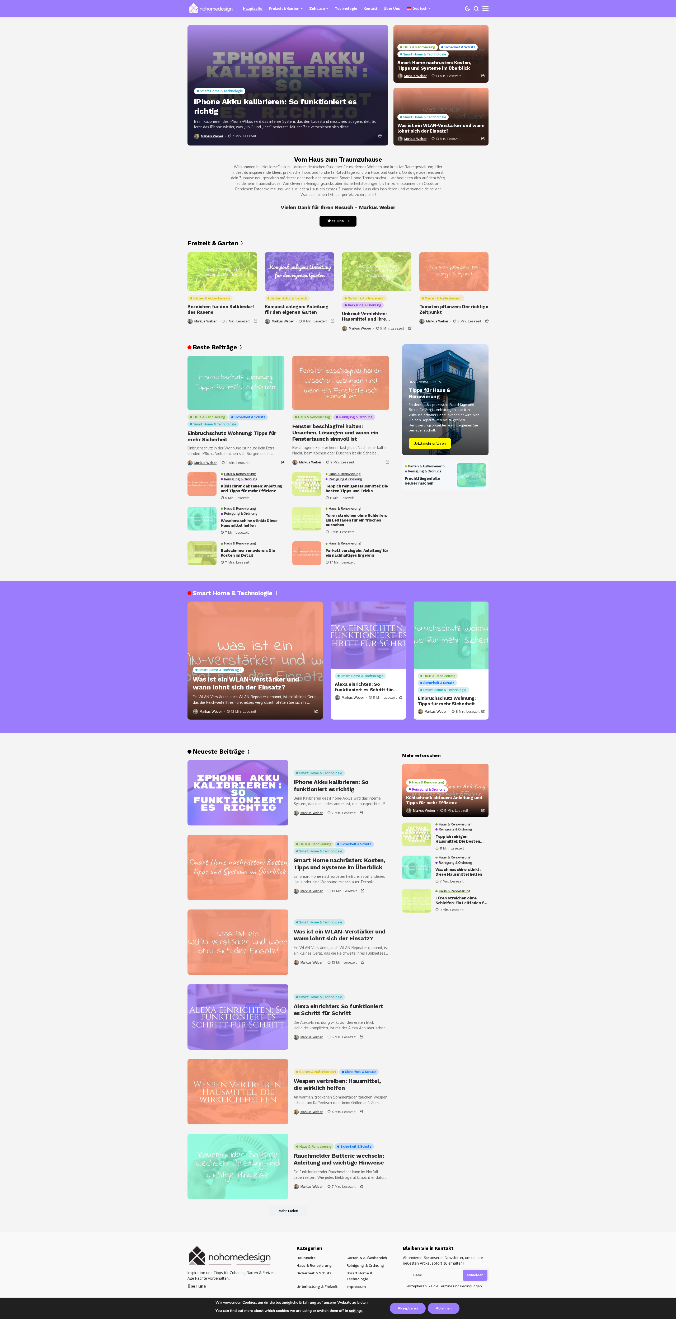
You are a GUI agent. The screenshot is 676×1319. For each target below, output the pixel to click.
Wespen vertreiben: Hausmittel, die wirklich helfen (337, 1084)
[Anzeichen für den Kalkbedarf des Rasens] (222, 271)
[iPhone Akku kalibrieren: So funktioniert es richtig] (287, 85)
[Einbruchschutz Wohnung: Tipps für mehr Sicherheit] (235, 383)
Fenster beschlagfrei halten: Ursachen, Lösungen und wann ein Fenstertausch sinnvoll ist (335, 432)
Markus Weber (212, 136)
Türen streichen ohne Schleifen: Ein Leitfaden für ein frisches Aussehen (356, 520)
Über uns (196, 1286)
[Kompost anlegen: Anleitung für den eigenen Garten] (299, 271)
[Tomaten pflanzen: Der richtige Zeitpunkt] (454, 271)
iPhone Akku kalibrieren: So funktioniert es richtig (275, 106)
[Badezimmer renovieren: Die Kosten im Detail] (202, 553)
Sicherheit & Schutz (314, 1273)
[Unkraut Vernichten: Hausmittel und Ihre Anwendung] (376, 271)
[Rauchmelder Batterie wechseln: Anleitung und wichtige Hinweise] (237, 1166)
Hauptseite (306, 1258)
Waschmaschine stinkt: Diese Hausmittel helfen (249, 523)
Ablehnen (444, 1308)
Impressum (356, 1286)
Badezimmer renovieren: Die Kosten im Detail (248, 553)
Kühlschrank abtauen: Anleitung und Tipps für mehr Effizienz (251, 488)
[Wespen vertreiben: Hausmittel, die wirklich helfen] (237, 1091)
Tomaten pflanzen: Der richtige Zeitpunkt (454, 309)
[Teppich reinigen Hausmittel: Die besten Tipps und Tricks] (306, 484)
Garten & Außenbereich (366, 1258)
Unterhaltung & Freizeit (317, 1286)
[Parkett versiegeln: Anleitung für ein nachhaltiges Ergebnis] (306, 553)
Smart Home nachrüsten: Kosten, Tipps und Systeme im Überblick (434, 65)
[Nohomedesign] (211, 8)
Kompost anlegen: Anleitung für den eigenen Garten (296, 309)
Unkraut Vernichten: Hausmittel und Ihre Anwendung (364, 316)
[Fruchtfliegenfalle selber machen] (471, 475)
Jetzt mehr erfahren (430, 443)
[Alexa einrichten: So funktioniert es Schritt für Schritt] (368, 635)
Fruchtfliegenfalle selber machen (422, 481)
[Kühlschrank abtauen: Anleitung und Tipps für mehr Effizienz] (202, 484)
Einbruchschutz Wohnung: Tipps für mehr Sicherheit (231, 436)
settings (356, 1310)
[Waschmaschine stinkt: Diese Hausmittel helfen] (202, 519)
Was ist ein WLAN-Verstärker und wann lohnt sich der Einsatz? (441, 128)
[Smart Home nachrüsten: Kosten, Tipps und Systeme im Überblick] (237, 867)
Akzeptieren (408, 1308)
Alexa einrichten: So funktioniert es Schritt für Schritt (364, 687)
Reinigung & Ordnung (365, 1265)
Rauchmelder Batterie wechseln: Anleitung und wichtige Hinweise (339, 1159)
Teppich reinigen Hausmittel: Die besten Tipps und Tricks (357, 488)
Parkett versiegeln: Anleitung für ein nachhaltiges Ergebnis (357, 553)
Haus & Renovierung (314, 1265)
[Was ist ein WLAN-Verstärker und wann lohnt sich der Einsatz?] (255, 661)
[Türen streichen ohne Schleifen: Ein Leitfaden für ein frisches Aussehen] (306, 519)
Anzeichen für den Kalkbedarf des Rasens (220, 309)
